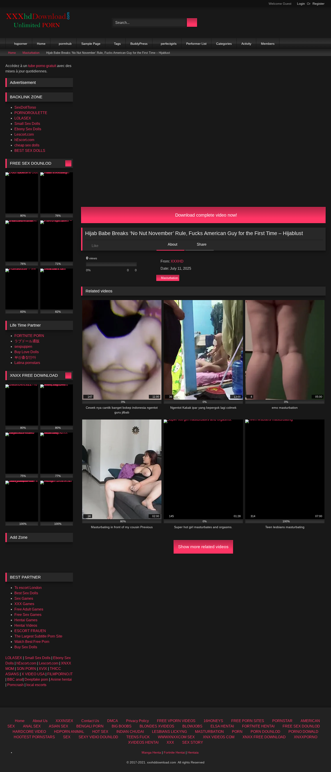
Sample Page (90, 43)
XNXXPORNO (305, 737)
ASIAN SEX (58, 726)
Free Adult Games (28, 609)
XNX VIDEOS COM (218, 737)
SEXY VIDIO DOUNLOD (98, 737)
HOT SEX (100, 732)
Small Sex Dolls (27, 124)
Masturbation (31, 52)
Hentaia (193, 752)
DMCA (112, 721)
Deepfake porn (36, 679)
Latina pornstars (27, 363)
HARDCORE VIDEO (29, 732)
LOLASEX (22, 118)
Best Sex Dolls (26, 593)
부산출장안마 (25, 357)
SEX (66, 737)
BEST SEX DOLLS (29, 151)
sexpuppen (23, 346)
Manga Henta (151, 752)
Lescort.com (24, 134)
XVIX (43, 669)
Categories (224, 43)
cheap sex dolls (26, 145)
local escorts (36, 685)
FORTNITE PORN (29, 336)
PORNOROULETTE (30, 113)
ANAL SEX (32, 726)
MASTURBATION (209, 732)
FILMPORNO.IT (60, 674)
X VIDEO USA (33, 674)
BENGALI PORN (90, 726)
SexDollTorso (25, 107)
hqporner (20, 43)
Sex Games (23, 598)
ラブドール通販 (27, 341)
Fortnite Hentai (174, 752)
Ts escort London (28, 588)
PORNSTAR (282, 721)
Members (267, 43)
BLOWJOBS (192, 726)
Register (318, 3)
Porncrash (15, 685)
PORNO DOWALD (303, 732)
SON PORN (26, 669)
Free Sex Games (27, 615)
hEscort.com (24, 140)
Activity (246, 43)
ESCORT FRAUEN (30, 631)
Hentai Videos (25, 625)
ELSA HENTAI (222, 726)
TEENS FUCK (138, 737)
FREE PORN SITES (247, 721)
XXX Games (24, 604)
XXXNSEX (64, 721)
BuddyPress (138, 43)
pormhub (65, 43)
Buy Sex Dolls (25, 647)
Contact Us (90, 721)
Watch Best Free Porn (31, 642)
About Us (40, 721)
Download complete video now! (205, 215)
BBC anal (15, 679)
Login (301, 3)
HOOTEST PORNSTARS (34, 737)
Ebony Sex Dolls (27, 129)
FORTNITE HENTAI (258, 726)
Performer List (196, 43)
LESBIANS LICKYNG (169, 732)
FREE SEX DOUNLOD (301, 726)
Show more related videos (203, 546)
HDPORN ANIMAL (69, 732)
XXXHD (177, 261)
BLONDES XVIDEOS (157, 726)
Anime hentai (61, 679)
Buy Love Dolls (26, 352)
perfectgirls (169, 43)
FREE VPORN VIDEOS (176, 721)
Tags (117, 43)
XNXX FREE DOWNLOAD (264, 737)
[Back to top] (317, 758)
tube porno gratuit (42, 66)
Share (201, 244)
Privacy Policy (137, 721)
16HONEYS (213, 721)
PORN (237, 732)
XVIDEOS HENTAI (143, 742)
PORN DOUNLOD (265, 732)
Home (41, 43)
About (172, 244)
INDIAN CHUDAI (130, 732)
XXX (170, 742)
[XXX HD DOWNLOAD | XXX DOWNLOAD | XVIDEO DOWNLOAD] (39, 22)
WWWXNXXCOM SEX (176, 737)
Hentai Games (25, 620)
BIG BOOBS (121, 726)
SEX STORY (192, 742)
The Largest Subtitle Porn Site (38, 636)
